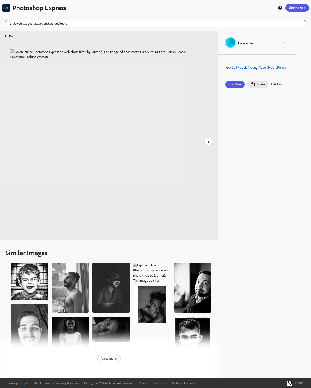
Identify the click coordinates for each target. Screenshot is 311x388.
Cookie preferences (183, 383)
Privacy (143, 383)
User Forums (41, 383)
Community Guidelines (66, 383)
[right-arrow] (209, 142)
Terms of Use (159, 383)
